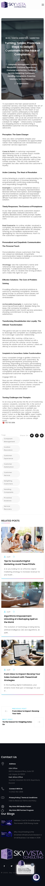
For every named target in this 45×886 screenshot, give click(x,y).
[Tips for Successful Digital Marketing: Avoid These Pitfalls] (22, 540)
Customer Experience (26, 67)
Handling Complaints (17, 76)
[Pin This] (42, 435)
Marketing (35, 38)
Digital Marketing (20, 38)
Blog (8, 38)
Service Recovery (25, 79)
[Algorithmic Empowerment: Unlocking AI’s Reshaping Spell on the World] (22, 594)
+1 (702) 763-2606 (16, 792)
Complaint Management (18, 64)
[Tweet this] (32, 435)
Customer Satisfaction (17, 70)
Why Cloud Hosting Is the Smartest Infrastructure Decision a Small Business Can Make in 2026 (28, 835)
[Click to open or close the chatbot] (36, 877)
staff (23, 60)
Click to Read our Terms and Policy (22, 801)
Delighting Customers (24, 73)
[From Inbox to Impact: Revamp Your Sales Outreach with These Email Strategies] (22, 652)
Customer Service (8, 473)
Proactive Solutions (8, 499)
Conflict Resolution (8, 448)
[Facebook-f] (4, 866)
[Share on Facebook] (37, 435)
